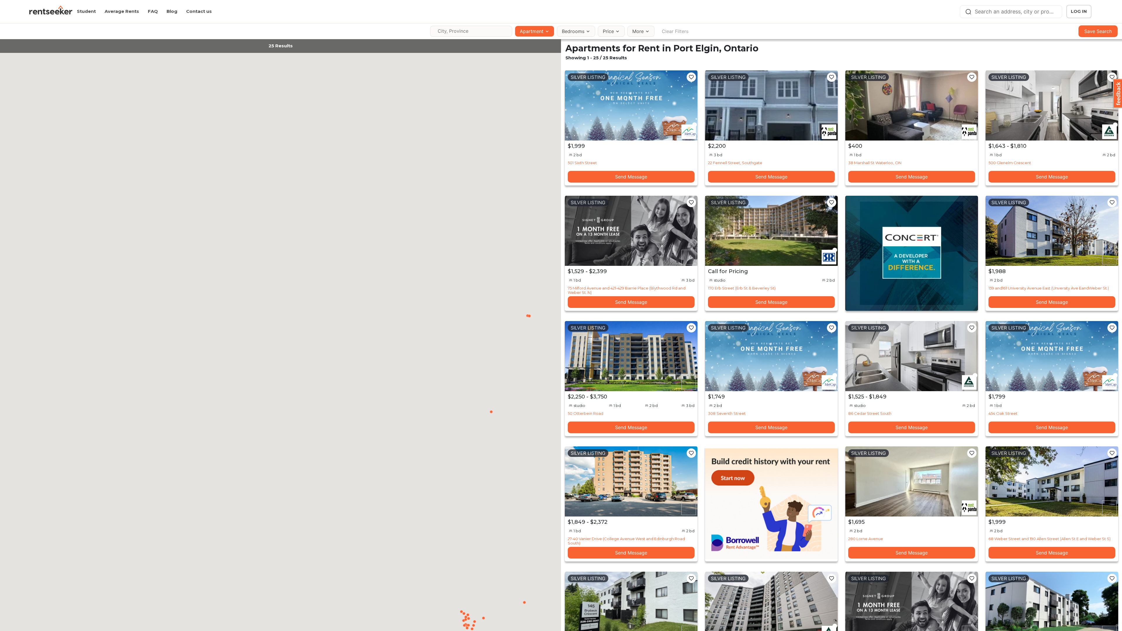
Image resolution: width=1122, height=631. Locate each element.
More (638, 31)
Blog (172, 11)
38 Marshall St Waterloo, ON (874, 162)
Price (608, 31)
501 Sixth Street (582, 162)
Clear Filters (675, 31)
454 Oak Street (1002, 413)
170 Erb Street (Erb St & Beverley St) (741, 288)
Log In (1079, 11)
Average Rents (122, 11)
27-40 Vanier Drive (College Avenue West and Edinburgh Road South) (626, 540)
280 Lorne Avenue (865, 538)
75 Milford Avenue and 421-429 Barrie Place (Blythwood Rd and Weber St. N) (626, 290)
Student (86, 11)
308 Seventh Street (727, 413)
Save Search (1098, 31)
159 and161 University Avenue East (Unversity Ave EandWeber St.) (1048, 288)
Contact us (199, 11)
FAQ (153, 11)
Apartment (531, 31)
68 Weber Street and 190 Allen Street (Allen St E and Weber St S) (1049, 538)
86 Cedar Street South (869, 413)
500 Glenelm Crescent (1009, 162)
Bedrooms (573, 31)
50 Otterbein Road (585, 413)
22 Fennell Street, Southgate (735, 162)
